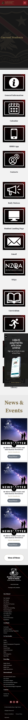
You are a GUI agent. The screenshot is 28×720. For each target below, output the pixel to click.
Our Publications (8, 614)
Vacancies (6, 695)
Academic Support (8, 629)
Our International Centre (9, 676)
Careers (5, 633)
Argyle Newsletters (8, 669)
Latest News (7, 615)
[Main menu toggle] (25, 3)
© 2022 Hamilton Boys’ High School (13, 707)
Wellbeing (6, 606)
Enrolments (6, 619)
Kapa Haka (6, 656)
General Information (14, 95)
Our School (6, 678)
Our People (6, 600)
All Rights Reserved (9, 710)
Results (5, 646)
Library (14, 387)
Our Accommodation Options (10, 682)
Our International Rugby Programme (12, 686)
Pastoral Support (8, 610)
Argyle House (7, 663)
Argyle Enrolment (8, 665)
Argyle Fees (6, 667)
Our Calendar (7, 598)
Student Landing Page (14, 228)
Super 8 (5, 642)
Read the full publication (14, 452)
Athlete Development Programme (12, 644)
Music (5, 652)
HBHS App (14, 146)
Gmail (14, 254)
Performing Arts (7, 654)
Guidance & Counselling (9, 608)
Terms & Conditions (9, 714)
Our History (6, 602)
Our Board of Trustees (9, 604)
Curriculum (14, 311)
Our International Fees (9, 684)
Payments (7, 717)
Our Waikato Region (8, 680)
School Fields (7, 648)
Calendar (14, 121)
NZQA (14, 280)
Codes (5, 640)
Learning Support (8, 612)
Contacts (14, 172)
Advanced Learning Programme (11, 631)
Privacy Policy (19, 714)
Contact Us (6, 694)
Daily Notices (14, 203)
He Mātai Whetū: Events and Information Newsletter (14, 449)
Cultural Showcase (8, 650)
